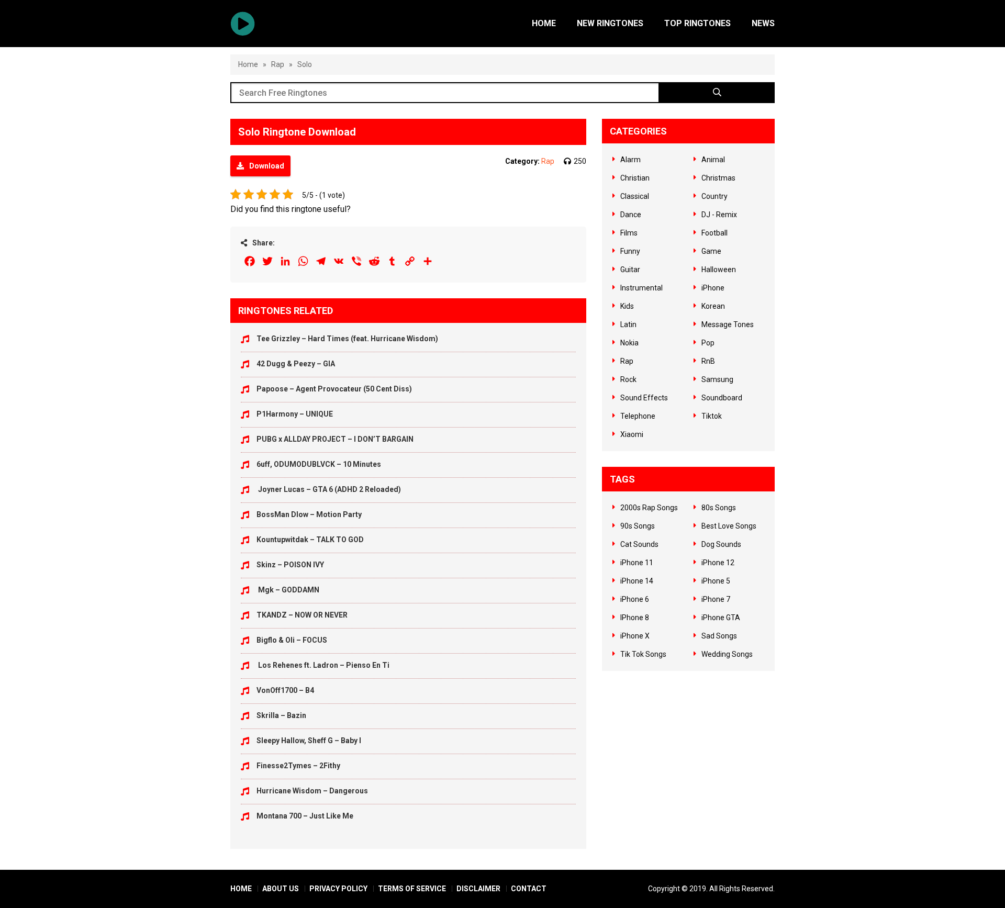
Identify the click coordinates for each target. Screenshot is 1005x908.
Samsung (717, 379)
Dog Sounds (721, 544)
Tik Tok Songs (643, 654)
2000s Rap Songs (649, 507)
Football (714, 233)
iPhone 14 (636, 581)
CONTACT (528, 888)
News (763, 23)
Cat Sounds (639, 544)
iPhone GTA (720, 617)
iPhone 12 (717, 562)
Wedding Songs (727, 654)
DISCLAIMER (478, 888)
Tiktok (711, 416)
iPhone (712, 288)
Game (711, 251)
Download (266, 166)
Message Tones (727, 324)
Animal (713, 159)
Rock (628, 379)
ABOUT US (280, 888)
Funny (630, 251)
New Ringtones (610, 23)
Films (629, 233)
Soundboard (721, 398)
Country (714, 196)
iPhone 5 (715, 581)
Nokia (629, 343)
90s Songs (637, 526)
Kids (627, 306)
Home (544, 23)
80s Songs (718, 507)
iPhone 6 (634, 599)
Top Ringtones (697, 23)
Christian (635, 178)
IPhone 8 (634, 617)
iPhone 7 (715, 599)
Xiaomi (631, 434)
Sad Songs (719, 636)
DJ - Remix (719, 214)
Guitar (630, 269)
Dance (630, 214)
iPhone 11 (636, 562)
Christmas (718, 178)
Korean (713, 306)
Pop (707, 343)
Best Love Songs (728, 526)
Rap (277, 64)
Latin (628, 324)
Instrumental (641, 288)
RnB (708, 361)
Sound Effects (644, 398)
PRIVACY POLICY (338, 888)
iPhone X (635, 636)
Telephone (637, 416)
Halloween (718, 269)
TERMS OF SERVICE (412, 888)
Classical (634, 196)
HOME (241, 888)
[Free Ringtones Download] (242, 23)
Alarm (630, 159)
